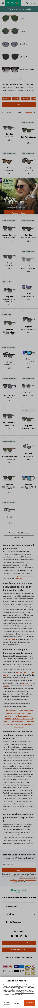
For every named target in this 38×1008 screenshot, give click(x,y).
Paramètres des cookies (7, 1003)
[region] (19, 992)
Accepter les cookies (29, 1003)
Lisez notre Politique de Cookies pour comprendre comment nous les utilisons (18, 993)
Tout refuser (17, 1003)
